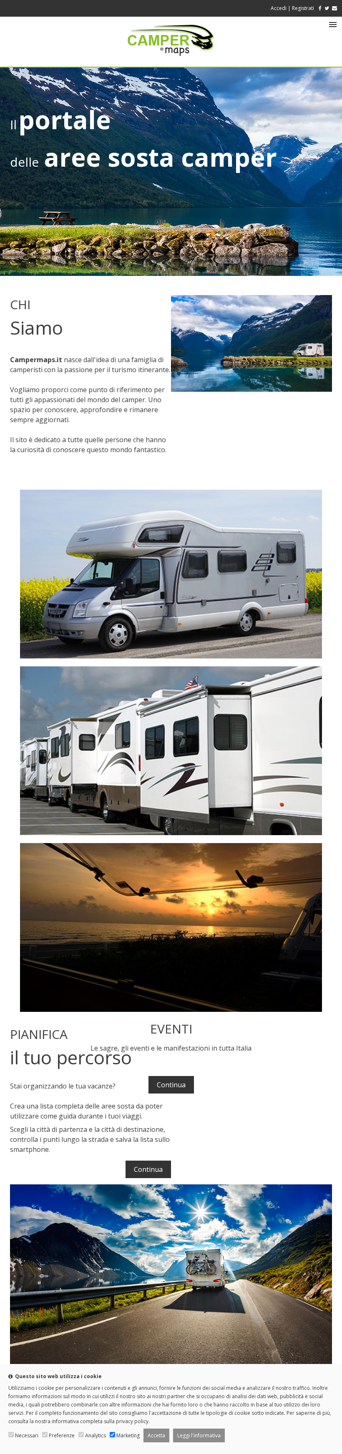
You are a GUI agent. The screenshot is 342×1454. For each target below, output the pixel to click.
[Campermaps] (171, 60)
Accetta (156, 1435)
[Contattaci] (334, 8)
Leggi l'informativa (199, 1435)
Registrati (303, 8)
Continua (171, 1084)
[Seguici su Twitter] (327, 8)
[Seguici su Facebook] (318, 8)
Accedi (279, 8)
